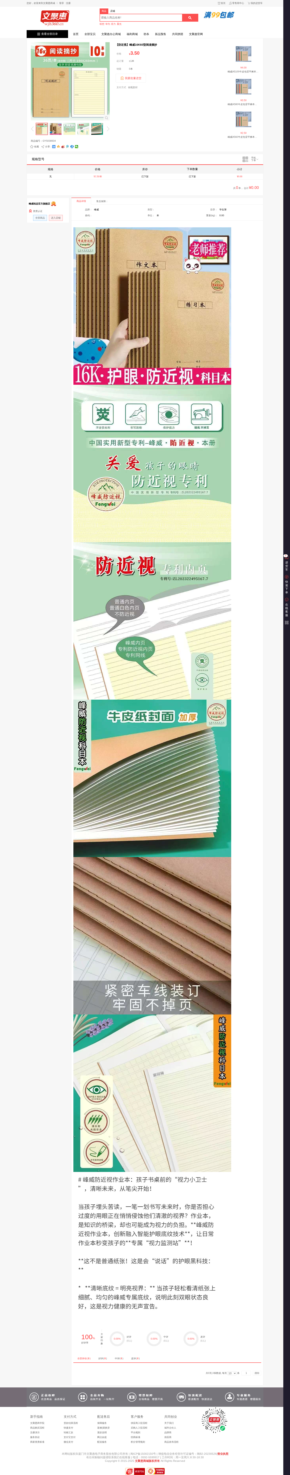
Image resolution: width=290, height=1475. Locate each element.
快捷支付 (68, 1427)
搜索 (190, 17)
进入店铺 (56, 217)
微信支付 (68, 1442)
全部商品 (40, 217)
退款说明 (102, 1432)
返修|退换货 (103, 1427)
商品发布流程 (171, 1442)
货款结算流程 (71, 1423)
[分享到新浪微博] (63, 146)
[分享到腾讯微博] (67, 146)
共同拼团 (177, 34)
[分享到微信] (76, 146)
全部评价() (84, 1358)
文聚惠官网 (196, 34)
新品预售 (160, 34)
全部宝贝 (89, 34)
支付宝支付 (70, 1437)
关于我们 (169, 1423)
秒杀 (146, 34)
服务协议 (35, 1437)
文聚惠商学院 (37, 1423)
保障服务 (102, 1423)
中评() (119, 1358)
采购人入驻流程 (139, 1427)
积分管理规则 (138, 1442)
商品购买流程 (37, 1427)
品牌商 (167, 1432)
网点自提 (102, 1437)
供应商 (167, 1437)
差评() (135, 1358)
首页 (223, 3)
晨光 (119, 24)
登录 (61, 3)
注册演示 (35, 1432)
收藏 (36, 146)
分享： (48, 146)
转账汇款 (68, 1432)
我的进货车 (257, 3)
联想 (102, 24)
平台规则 (135, 1432)
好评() (102, 1358)
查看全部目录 (49, 33)
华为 (107, 24)
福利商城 (132, 34)
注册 (68, 3)
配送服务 (102, 1442)
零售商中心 (238, 3)
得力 (113, 24)
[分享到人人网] (72, 146)
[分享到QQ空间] (58, 146)
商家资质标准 (37, 1442)
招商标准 (135, 1437)
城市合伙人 (170, 1427)
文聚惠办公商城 (111, 34)
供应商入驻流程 (139, 1423)
